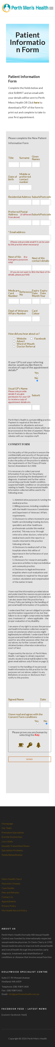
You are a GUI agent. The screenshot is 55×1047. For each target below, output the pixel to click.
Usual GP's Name (19, 395)
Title (11, 157)
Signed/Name (16, 699)
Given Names (36, 157)
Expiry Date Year (43, 293)
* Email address (16, 231)
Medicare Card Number (13, 293)
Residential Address (19, 196)
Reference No (25, 293)
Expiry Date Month (36, 293)
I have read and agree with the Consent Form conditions (25, 715)
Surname (24, 157)
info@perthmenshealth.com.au (24, 994)
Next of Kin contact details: (41, 259)
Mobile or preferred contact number (25, 177)
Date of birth (12, 178)
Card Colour (36, 312)
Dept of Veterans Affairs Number (18, 312)
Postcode (45, 196)
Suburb (36, 196)
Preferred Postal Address (20, 214)
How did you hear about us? (24, 333)
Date (43, 699)
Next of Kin (18, 259)
